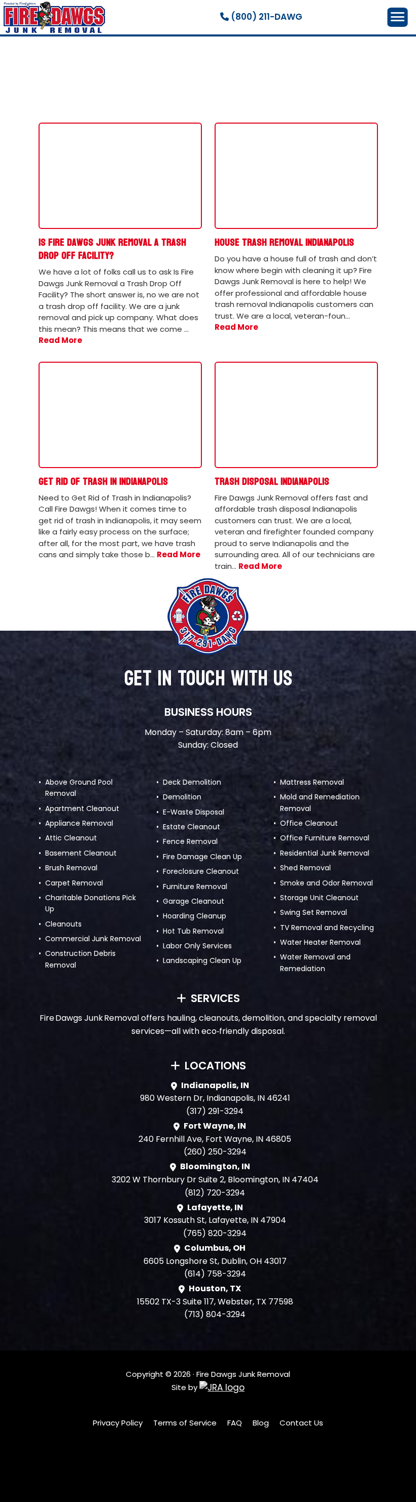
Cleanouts (63, 924)
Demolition (182, 797)
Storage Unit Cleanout (319, 898)
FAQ (234, 1422)
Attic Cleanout (71, 838)
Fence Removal (190, 841)
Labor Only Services (197, 946)
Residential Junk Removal (324, 853)
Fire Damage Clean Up (202, 857)
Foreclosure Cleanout (201, 871)
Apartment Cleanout (82, 808)
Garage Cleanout (193, 901)
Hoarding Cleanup (194, 916)
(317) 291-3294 (215, 1111)
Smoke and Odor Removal (326, 883)
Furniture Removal (195, 886)
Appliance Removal (79, 823)
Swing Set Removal (313, 912)
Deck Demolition (192, 782)
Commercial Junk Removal (93, 939)
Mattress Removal (312, 782)
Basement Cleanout (81, 853)
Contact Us (301, 1422)
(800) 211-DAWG (265, 17)
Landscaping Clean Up (202, 960)
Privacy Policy (118, 1422)
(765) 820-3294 (215, 1233)
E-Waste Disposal (193, 812)
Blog (261, 1422)
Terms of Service (185, 1422)
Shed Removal (305, 868)
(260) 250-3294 (215, 1152)
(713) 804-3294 (215, 1314)
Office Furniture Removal (324, 838)
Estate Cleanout (191, 827)
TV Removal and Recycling (327, 927)
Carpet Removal (74, 883)
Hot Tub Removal (193, 931)
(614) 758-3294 (215, 1274)
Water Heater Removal (320, 942)
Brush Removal (71, 868)
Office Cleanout (309, 823)
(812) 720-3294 (215, 1193)
